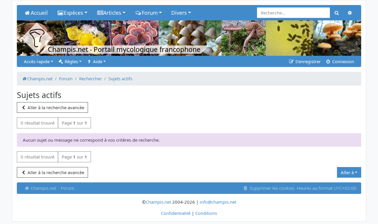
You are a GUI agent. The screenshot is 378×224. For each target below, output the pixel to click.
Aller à (347, 172)
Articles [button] (112, 12)
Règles (70, 61)
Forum (67, 188)
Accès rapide (37, 61)
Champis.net (43, 188)
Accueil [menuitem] (39, 12)
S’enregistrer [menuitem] (307, 61)
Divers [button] (179, 12)
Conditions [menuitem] (206, 213)
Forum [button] (150, 12)
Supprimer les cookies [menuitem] (271, 188)
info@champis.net (218, 202)
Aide (97, 61)
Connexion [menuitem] (342, 61)
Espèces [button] (73, 12)
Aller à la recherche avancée (55, 107)
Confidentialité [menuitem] (175, 213)
